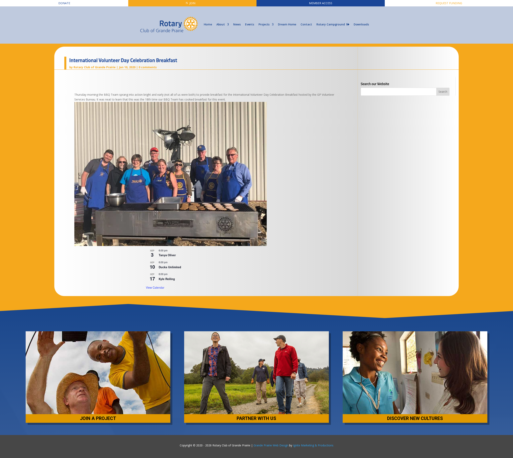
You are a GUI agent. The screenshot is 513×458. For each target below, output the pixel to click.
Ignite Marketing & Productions (313, 445)
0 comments (148, 67)
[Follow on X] (260, 438)
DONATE (64, 3)
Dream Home (287, 24)
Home (208, 24)
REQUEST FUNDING (449, 3)
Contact (306, 24)
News (237, 24)
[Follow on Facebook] (252, 438)
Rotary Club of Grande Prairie (95, 67)
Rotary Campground (331, 24)
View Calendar (155, 287)
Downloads (361, 24)
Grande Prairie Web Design (270, 445)
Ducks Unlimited (170, 267)
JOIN (192, 3)
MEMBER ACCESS (320, 3)
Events (249, 24)
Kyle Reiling (167, 279)
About (220, 24)
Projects (264, 24)
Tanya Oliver (167, 255)
